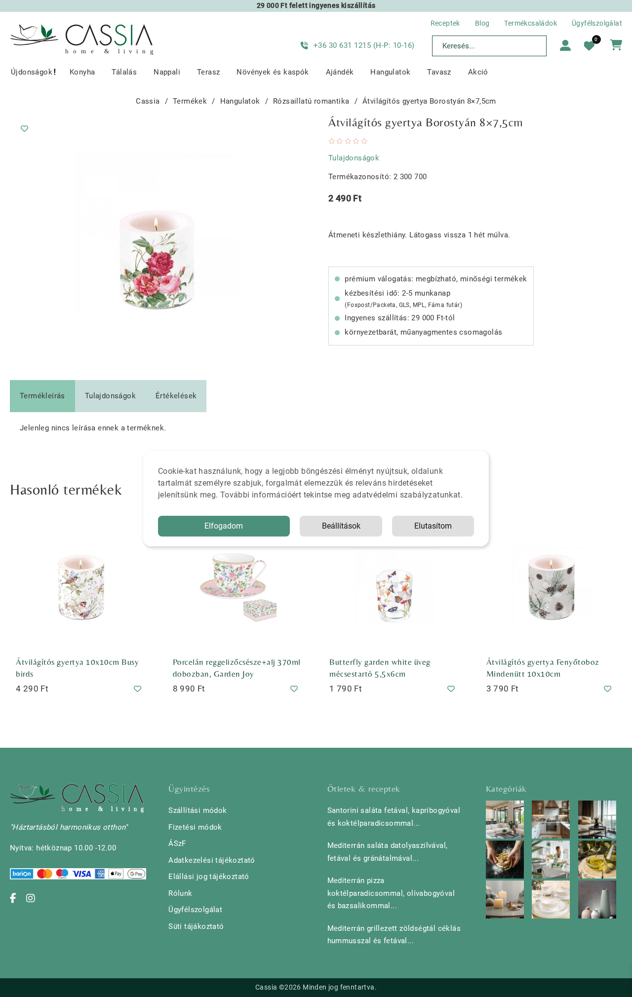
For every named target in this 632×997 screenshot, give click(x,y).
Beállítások (341, 526)
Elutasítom (433, 526)
